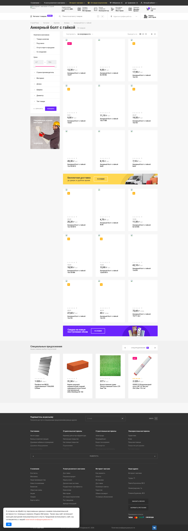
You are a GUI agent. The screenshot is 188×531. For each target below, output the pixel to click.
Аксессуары (34, 435)
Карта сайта (34, 500)
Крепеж (57, 23)
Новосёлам (67, 490)
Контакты (34, 473)
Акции (32, 493)
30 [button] (140, 34)
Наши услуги (67, 480)
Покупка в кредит (69, 476)
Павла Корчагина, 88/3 (136, 483)
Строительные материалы (106, 431)
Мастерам (66, 493)
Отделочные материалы (72, 431)
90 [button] (146, 34)
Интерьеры (100, 480)
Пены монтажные (134, 442)
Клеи (130, 439)
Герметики (132, 435)
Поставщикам (68, 500)
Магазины (34, 476)
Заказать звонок (138, 501)
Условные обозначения (104, 497)
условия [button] (100, 179)
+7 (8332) (67, 10)
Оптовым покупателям (71, 497)
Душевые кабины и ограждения (41, 442)
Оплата (98, 476)
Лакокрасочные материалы (139, 431)
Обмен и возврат (102, 493)
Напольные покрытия (71, 439)
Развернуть (94, 456)
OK (9, 524)
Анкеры (66, 23)
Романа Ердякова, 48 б (136, 493)
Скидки (33, 497)
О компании (34, 469)
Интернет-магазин (103, 469)
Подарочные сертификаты (72, 486)
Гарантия (99, 490)
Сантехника (34, 431)
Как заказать (100, 473)
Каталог (46, 23)
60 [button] (143, 34)
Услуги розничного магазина (74, 469)
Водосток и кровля (102, 442)
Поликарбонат (101, 439)
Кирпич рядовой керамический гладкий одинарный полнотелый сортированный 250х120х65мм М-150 (44, 388)
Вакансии (33, 486)
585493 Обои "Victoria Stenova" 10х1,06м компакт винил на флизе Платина (143, 388)
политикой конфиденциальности (38, 519)
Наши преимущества (38, 480)
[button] (151, 34)
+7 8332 (37, 528)
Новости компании (37, 483)
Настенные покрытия (70, 442)
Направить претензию (138, 507)
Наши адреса (133, 469)
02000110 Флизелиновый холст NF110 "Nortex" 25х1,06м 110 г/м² (109, 386)
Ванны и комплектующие (39, 439)
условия (98, 331)
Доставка (66, 473)
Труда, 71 (131, 478)
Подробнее (38, 143)
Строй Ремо (34, 23)
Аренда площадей (69, 503)
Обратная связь (36, 490)
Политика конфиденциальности (123, 527)
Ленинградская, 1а (135, 488)
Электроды (100, 435)
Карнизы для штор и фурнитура (74, 435)
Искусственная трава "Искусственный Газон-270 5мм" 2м (77, 386)
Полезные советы (102, 486)
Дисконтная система (71, 483)
